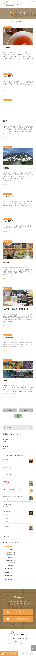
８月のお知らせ (7, 467)
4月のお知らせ (7, 518)
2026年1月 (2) (11, 565)
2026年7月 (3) (11, 549)
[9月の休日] (18, 36)
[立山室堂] (18, 156)
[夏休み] (18, 109)
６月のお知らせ (7, 504)
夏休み (5, 121)
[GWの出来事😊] (31, 513)
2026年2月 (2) (11, 562)
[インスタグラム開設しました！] (31, 491)
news (6, 73)
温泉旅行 (6, 262)
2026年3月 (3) (11, 560)
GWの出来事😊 (7, 511)
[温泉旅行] (18, 251)
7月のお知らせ (8, 221)
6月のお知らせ (8, 337)
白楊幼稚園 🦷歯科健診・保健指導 (13, 496)
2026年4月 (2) (11, 557)
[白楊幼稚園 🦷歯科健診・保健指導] (31, 498)
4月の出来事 (6, 526)
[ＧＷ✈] (18, 369)
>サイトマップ (18, 641)
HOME (13, 21)
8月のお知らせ (8, 196)
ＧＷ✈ (5, 381)
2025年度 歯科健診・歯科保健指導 (15, 309)
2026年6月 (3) (11, 552)
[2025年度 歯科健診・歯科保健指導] (18, 298)
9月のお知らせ (8, 76)
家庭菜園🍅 (6, 482)
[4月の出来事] (31, 528)
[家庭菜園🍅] (31, 483)
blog (6, 27)
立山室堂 (6, 168)
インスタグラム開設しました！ (11, 489)
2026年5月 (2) (11, 554)
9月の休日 (6, 47)
